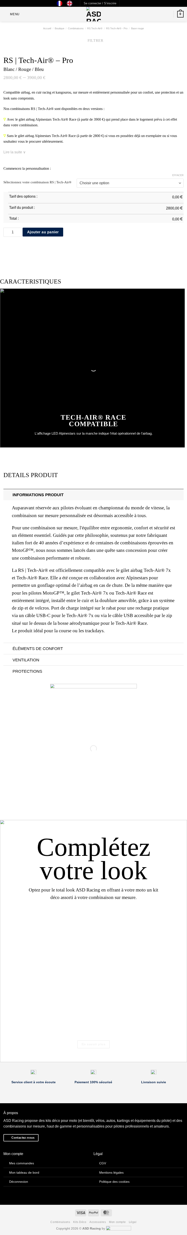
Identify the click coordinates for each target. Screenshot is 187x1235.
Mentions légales (111, 1172)
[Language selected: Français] (67, 3)
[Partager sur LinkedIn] (34, 246)
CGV (102, 1163)
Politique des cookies (114, 1181)
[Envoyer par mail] (23, 246)
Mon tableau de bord (24, 1172)
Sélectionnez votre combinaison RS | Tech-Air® (37, 182)
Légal (133, 1222)
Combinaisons (60, 1222)
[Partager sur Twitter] (17, 246)
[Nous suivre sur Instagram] (128, 3)
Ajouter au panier (43, 232)
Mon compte (117, 1222)
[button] (100, 3)
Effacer (178, 175)
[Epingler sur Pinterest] (28, 246)
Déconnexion (18, 1181)
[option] (71, 3)
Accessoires (97, 1222)
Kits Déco (79, 1222)
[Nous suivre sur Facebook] (123, 3)
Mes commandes (21, 1163)
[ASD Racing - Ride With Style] (93, 14)
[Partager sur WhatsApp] (6, 246)
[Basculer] (7, 495)
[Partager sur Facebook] (12, 246)
